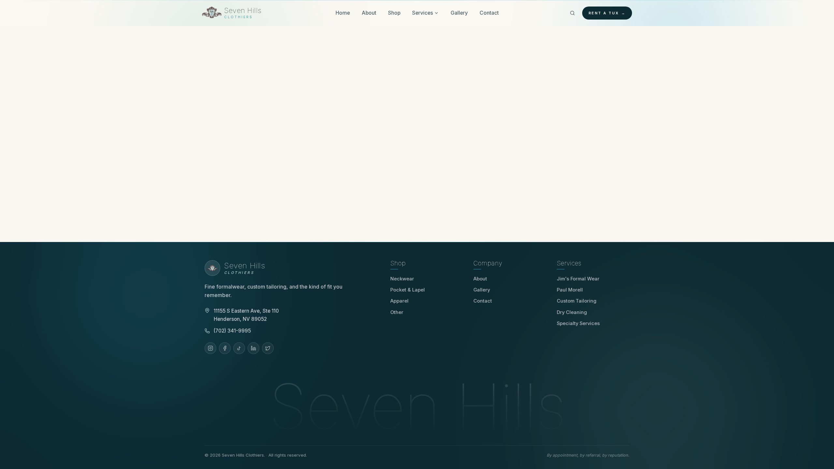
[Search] (572, 13)
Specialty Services (578, 323)
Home (343, 13)
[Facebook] (225, 348)
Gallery (459, 13)
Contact (489, 13)
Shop (394, 13)
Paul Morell (572, 290)
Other (396, 312)
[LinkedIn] (253, 348)
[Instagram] (210, 348)
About (369, 13)
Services (422, 13)
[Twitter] (268, 348)
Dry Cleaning (572, 312)
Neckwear (402, 279)
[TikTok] (239, 348)
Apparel (399, 301)
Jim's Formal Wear (580, 279)
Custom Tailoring (577, 301)
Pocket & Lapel (407, 290)
